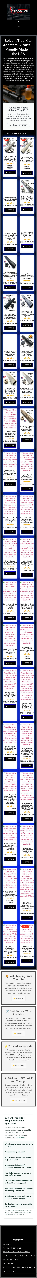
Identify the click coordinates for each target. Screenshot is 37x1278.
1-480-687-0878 (19, 1138)
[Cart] (18, 27)
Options (11, 172)
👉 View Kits (18, 1033)
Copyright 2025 (18, 1240)
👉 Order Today (18, 1065)
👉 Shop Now (18, 998)
